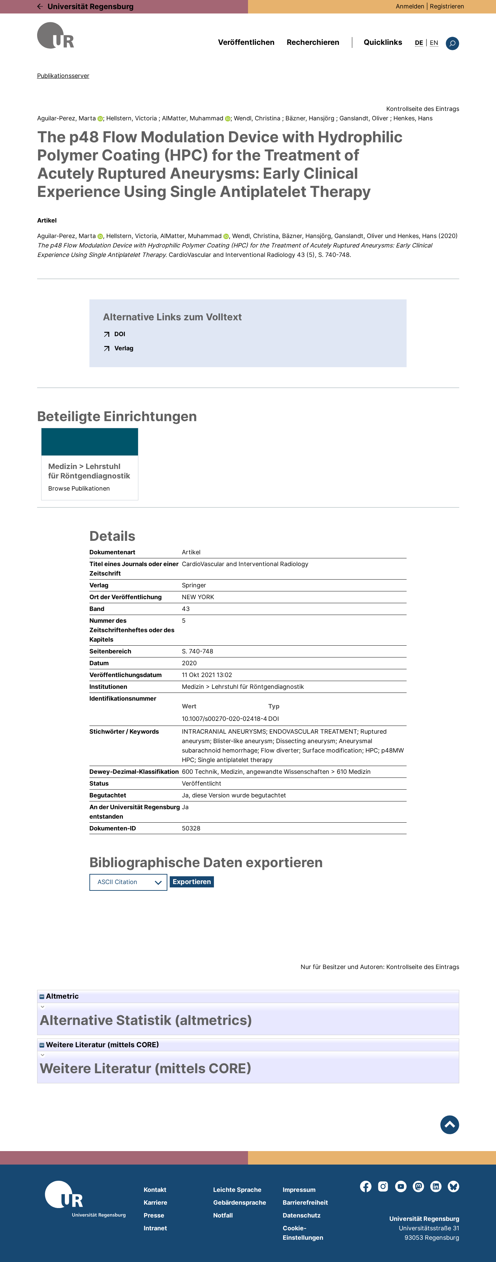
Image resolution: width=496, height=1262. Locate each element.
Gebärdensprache (239, 1202)
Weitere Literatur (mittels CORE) (101, 1044)
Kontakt (155, 1189)
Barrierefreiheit (305, 1202)
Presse (154, 1215)
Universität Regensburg (91, 6)
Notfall (223, 1215)
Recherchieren (313, 42)
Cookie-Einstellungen (303, 1233)
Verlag (123, 348)
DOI (119, 333)
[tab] (248, 1020)
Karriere (155, 1202)
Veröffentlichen (246, 42)
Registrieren (447, 6)
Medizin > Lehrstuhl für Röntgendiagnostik (243, 686)
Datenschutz (302, 1215)
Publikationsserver (63, 75)
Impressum (299, 1189)
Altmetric (61, 996)
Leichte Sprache (237, 1189)
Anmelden (410, 6)
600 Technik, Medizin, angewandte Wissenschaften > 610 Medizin (276, 771)
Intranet (155, 1228)
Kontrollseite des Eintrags (422, 108)
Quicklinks (383, 42)
